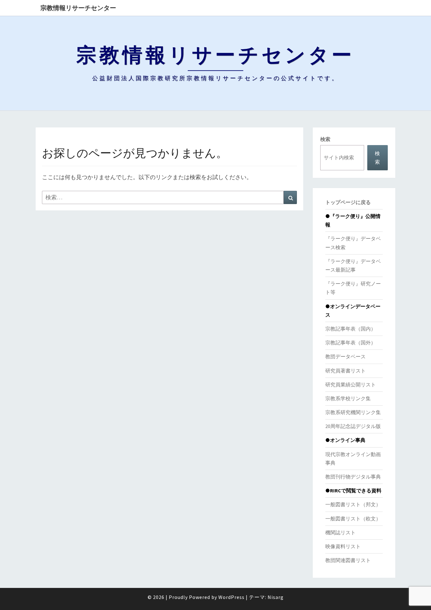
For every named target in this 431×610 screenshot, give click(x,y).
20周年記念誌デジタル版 (353, 426)
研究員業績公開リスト (350, 384)
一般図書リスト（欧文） (353, 518)
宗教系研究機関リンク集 (353, 412)
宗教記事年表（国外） (350, 342)
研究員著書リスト (345, 370)
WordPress (231, 597)
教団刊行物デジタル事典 (353, 476)
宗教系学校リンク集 (348, 398)
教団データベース (345, 356)
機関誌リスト (340, 532)
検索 (325, 139)
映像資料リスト (343, 546)
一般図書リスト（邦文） (353, 504)
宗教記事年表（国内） (350, 329)
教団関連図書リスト (348, 560)
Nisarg (276, 597)
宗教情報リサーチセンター (78, 8)
